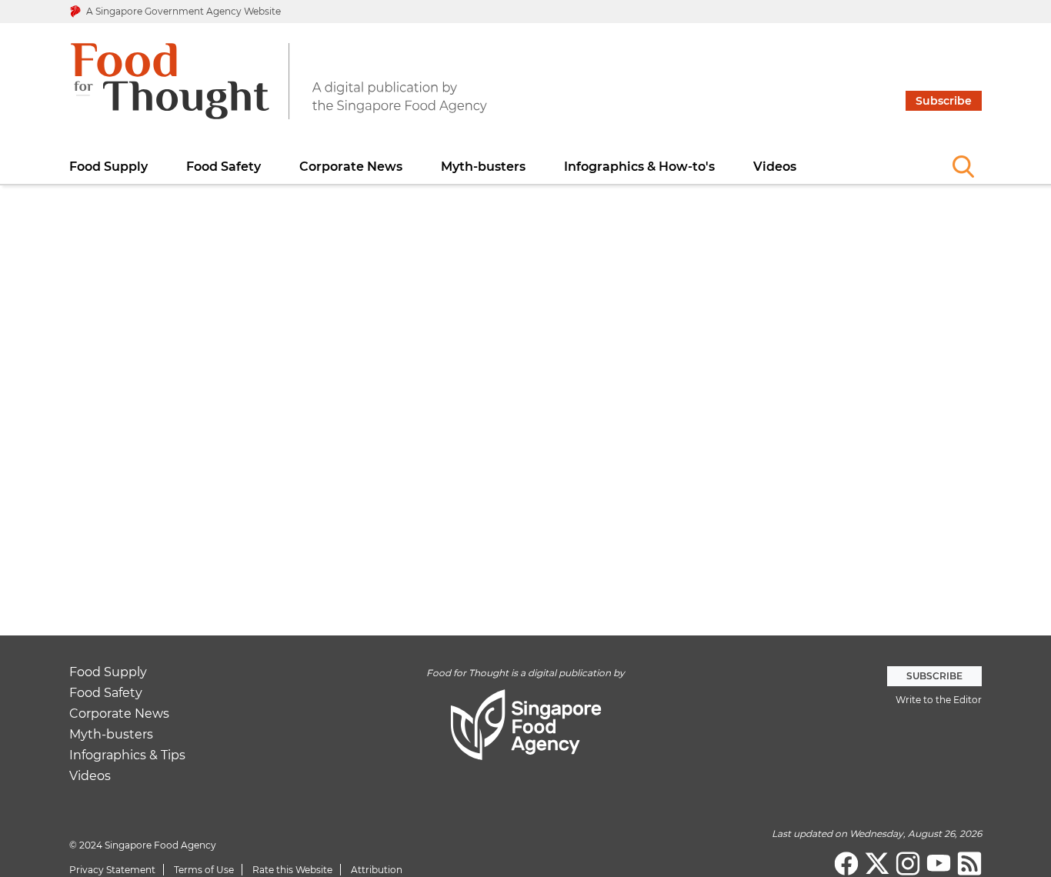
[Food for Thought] (969, 864)
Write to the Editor (939, 699)
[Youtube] (938, 864)
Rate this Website (292, 869)
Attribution (376, 869)
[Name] (963, 166)
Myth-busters (483, 166)
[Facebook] (846, 864)
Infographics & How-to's (639, 166)
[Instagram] (908, 864)
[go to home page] (279, 90)
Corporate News (350, 166)
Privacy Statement (112, 869)
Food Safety (223, 166)
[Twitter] (877, 864)
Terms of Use (204, 869)
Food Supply (108, 166)
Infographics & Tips (127, 755)
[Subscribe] (944, 33)
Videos (774, 166)
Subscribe (944, 101)
